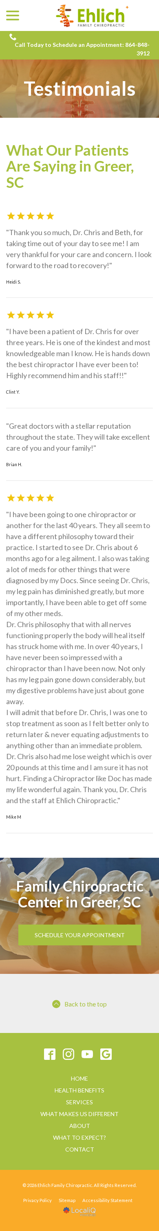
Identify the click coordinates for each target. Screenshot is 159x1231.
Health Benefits (79, 1090)
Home (79, 1078)
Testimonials (80, 88)
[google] (106, 1054)
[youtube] (87, 1054)
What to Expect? (79, 1137)
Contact (79, 1149)
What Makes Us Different (79, 1113)
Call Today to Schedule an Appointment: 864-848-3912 (82, 49)
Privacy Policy (37, 1200)
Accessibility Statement (107, 1200)
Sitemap (67, 1200)
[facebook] (50, 1054)
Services (79, 1102)
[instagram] (68, 1054)
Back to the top (85, 1004)
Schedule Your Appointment (80, 935)
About (79, 1125)
